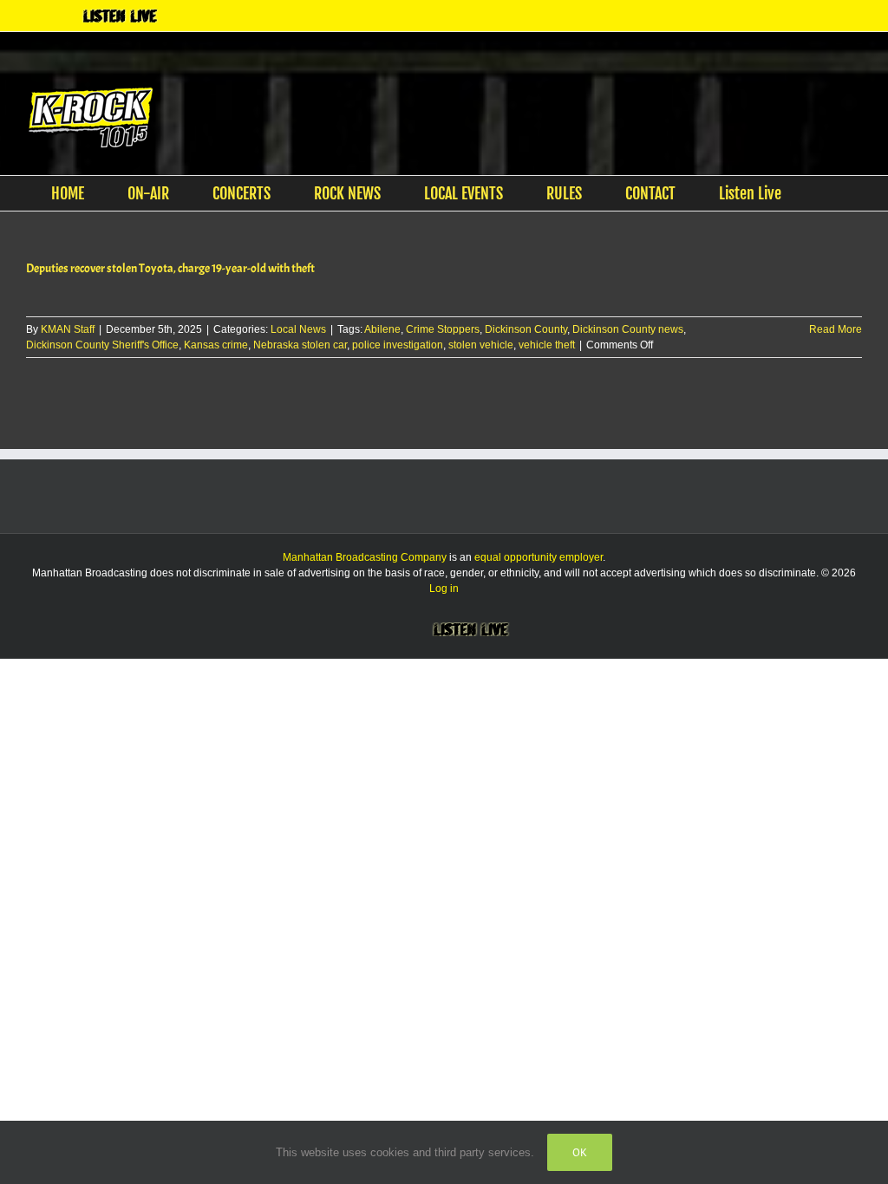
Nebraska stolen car (300, 346)
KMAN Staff (68, 330)
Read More (835, 330)
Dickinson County (526, 330)
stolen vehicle (480, 346)
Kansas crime (216, 346)
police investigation (397, 346)
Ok (579, 1152)
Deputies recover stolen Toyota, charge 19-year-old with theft (170, 269)
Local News (298, 330)
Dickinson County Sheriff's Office (102, 346)
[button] (831, 194)
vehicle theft (547, 346)
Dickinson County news (627, 330)
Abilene (382, 330)
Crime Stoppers (443, 330)
